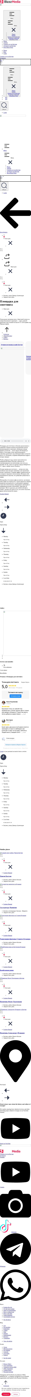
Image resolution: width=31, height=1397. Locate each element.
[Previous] (6, 502)
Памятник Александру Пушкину (12, 1033)
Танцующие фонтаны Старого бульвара (15, 939)
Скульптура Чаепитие (8, 907)
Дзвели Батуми (5, 876)
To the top (6, 1386)
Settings (15, 1394)
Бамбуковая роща (7, 970)
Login (1, 751)
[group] (12, 389)
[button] (13, 33)
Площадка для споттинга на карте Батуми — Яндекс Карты (15, 748)
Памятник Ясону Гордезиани (11, 1002)
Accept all (6, 1394)
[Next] (6, 510)
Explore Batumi (7, 873)
